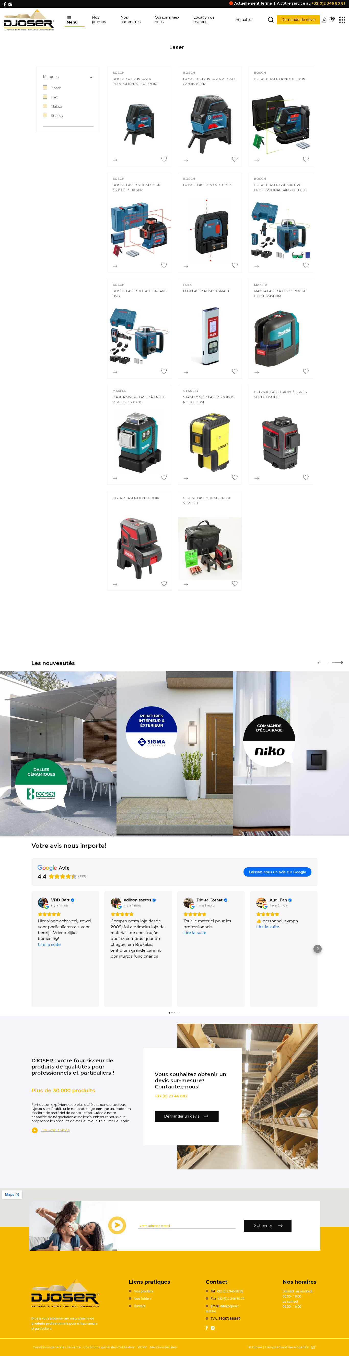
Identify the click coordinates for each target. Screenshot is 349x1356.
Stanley (191, 391)
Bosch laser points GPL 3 (207, 185)
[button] (31, 949)
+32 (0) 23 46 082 (171, 1096)
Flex (187, 285)
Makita (260, 285)
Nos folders (143, 1299)
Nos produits (143, 1291)
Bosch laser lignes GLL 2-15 (279, 79)
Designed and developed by (287, 1347)
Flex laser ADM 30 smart (206, 291)
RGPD (142, 1347)
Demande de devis (298, 19)
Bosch (118, 73)
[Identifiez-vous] (324, 19)
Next (337, 660)
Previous (323, 661)
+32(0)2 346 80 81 (328, 3)
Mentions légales (163, 1347)
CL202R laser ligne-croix (135, 498)
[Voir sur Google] (43, 903)
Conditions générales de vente (57, 1347)
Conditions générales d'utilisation (109, 1347)
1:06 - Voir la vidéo (55, 1130)
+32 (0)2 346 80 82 (229, 1291)
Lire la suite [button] (49, 944)
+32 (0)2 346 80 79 (230, 1299)
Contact (139, 1306)
